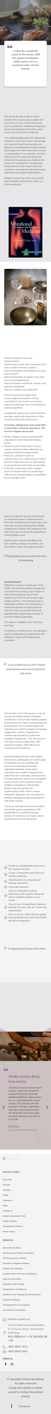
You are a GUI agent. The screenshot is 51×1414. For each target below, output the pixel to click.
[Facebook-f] (5, 1364)
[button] (47, 6)
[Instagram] (12, 1364)
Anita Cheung (24, 713)
